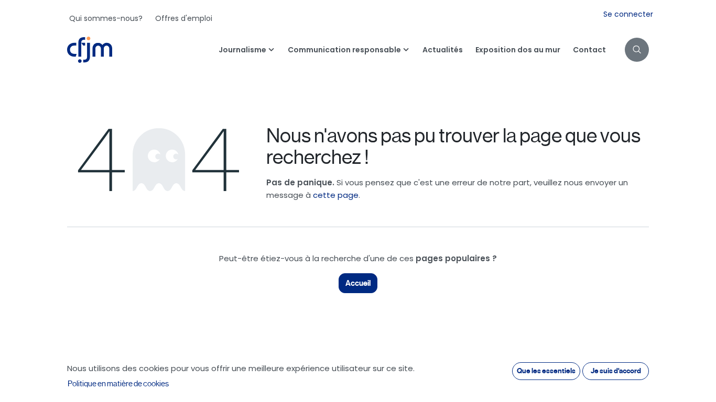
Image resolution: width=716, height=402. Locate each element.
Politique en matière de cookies (118, 383)
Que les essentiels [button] (546, 370)
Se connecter (628, 14)
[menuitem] (106, 18)
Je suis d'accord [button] (616, 370)
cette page (336, 194)
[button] (637, 50)
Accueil (358, 283)
